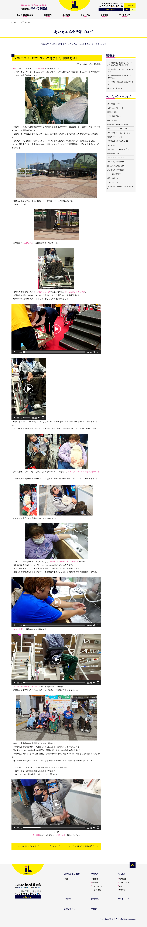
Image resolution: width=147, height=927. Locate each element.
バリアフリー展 (38, 68)
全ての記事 (111, 104)
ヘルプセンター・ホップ (116, 124)
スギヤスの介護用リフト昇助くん (27, 686)
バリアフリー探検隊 (114, 162)
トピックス (69, 898)
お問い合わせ (110, 10)
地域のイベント (113, 137)
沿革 (120, 886)
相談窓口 (95, 879)
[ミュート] (94, 352)
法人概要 (121, 873)
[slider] (54, 352)
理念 (66, 879)
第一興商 (36, 835)
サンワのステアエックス (75, 291)
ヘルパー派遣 (96, 890)
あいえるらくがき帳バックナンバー (120, 186)
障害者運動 (111, 153)
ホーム (13, 22)
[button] (56, 329)
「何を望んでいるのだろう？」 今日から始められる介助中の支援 (120, 64)
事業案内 (95, 873)
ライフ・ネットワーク (115, 128)
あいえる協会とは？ (72, 873)
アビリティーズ (43, 291)
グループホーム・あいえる (117, 133)
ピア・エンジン (26, 22)
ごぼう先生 (60, 835)
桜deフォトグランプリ (115, 88)
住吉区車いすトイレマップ (117, 149)
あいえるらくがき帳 (114, 170)
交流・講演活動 (113, 116)
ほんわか (110, 120)
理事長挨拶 (122, 879)
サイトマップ (123, 898)
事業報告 (122, 890)
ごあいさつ (111, 182)
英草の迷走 (111, 178)
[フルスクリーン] (98, 352)
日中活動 (95, 883)
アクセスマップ (124, 883)
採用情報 (95, 898)
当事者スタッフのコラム (116, 141)
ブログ (94, 909)
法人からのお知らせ (114, 166)
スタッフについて (113, 157)
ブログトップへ (55, 846)
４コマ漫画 (18, 629)
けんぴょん (27, 243)
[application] (56, 329)
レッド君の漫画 (113, 174)
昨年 (15, 68)
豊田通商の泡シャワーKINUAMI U (64, 561)
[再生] (14, 352)
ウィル (109, 145)
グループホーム (97, 886)
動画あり (110, 112)
